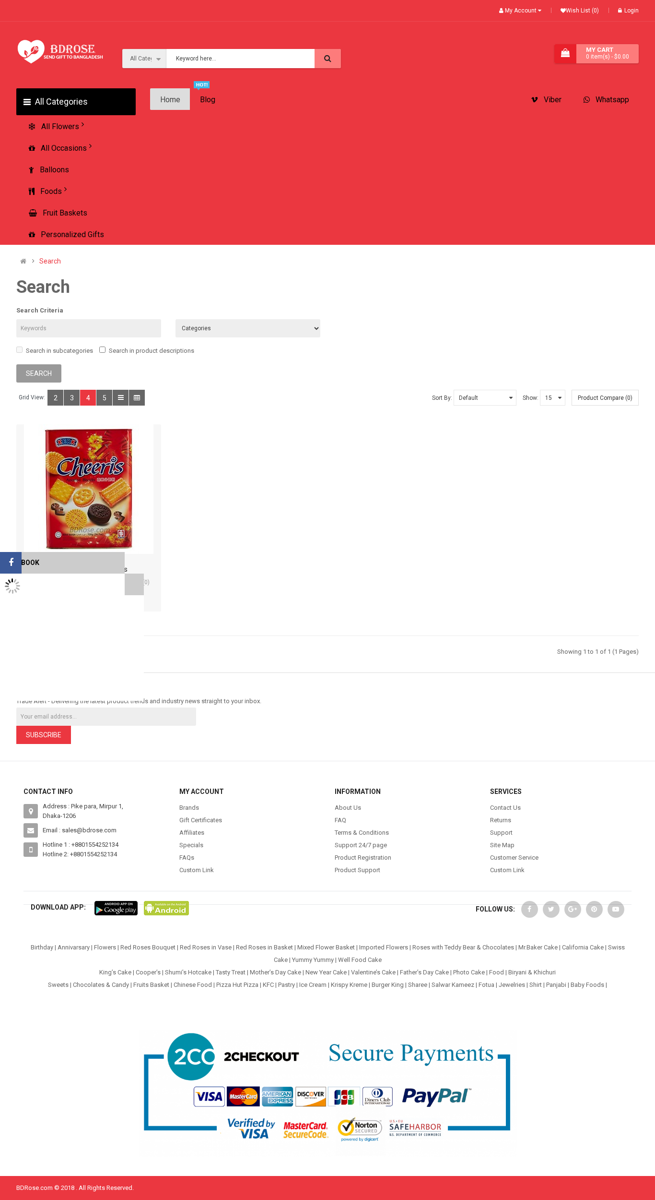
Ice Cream (313, 984)
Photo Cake (469, 972)
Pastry (286, 984)
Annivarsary (74, 947)
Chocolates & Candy (101, 984)
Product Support (357, 870)
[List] (121, 398)
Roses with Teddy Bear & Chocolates (463, 947)
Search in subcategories (59, 350)
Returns (500, 820)
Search (50, 261)
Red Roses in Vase (206, 947)
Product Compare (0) (605, 398)
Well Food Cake (360, 959)
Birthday (42, 947)
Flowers (105, 947)
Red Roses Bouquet (147, 947)
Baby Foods (587, 984)
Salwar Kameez (453, 984)
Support (501, 832)
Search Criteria (39, 310)
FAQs (186, 857)
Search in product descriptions (151, 350)
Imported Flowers (383, 947)
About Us (348, 807)
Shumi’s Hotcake (188, 972)
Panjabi (556, 984)
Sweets (58, 984)
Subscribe (43, 735)
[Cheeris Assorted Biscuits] (88, 489)
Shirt (535, 984)
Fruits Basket (151, 984)
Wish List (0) (582, 10)
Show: (530, 398)
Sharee (417, 984)
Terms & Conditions (362, 832)
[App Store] (116, 907)
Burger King (388, 984)
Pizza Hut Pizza (237, 984)
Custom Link (196, 870)
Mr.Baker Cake (538, 947)
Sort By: (442, 398)
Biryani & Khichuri (532, 972)
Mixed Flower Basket (326, 947)
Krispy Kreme (349, 984)
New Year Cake (326, 972)
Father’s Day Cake (424, 972)
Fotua (486, 984)
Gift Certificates (200, 820)
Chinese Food (193, 984)
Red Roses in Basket (264, 947)
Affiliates (191, 832)
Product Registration (363, 857)
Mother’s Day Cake (275, 972)
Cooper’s (148, 972)
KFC (268, 984)
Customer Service (514, 857)
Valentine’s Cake (373, 972)
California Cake (583, 947)
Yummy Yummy (313, 959)
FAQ (340, 820)
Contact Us (505, 807)
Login (631, 10)
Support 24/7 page (361, 845)
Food (496, 972)
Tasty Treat (231, 972)
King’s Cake (115, 972)
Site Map (502, 845)
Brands (189, 807)
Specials (191, 845)
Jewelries (512, 984)
